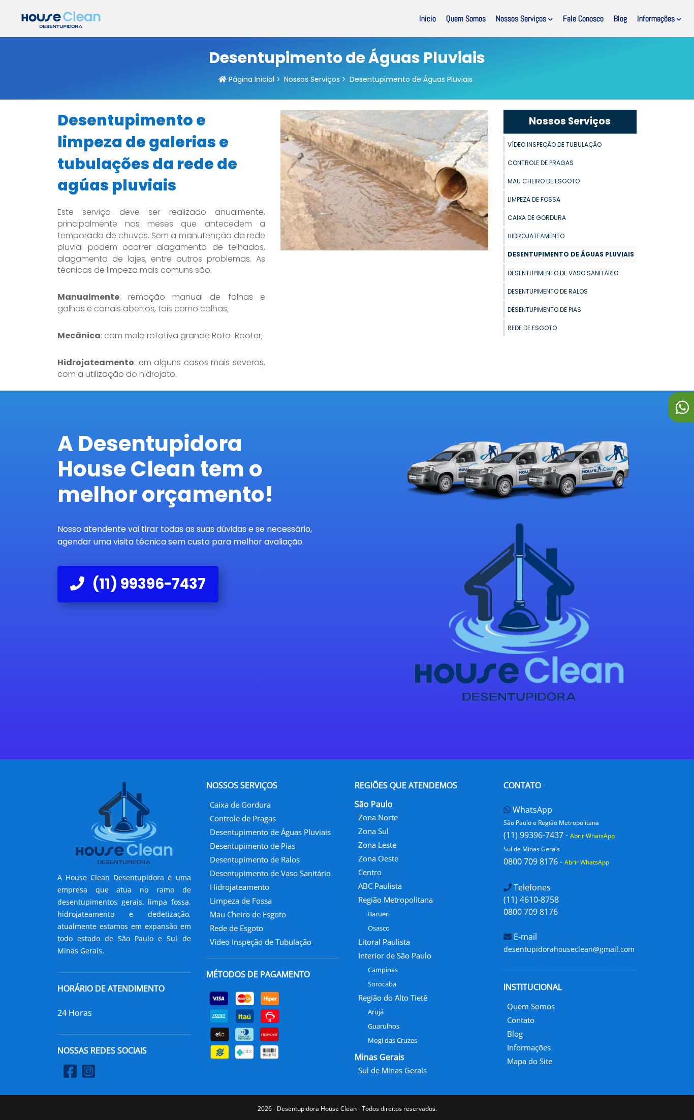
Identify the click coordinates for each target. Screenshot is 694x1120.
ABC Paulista (380, 886)
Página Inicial (250, 79)
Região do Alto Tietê (392, 998)
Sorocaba (382, 983)
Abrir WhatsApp (592, 835)
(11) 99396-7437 (147, 584)
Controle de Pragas (541, 162)
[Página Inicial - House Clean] (61, 19)
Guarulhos (383, 1026)
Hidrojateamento (536, 236)
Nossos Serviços (522, 18)
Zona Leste (377, 845)
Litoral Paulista (384, 942)
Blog (620, 18)
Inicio (427, 18)
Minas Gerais (379, 1057)
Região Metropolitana (395, 899)
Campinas (383, 969)
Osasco (379, 928)
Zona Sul (373, 831)
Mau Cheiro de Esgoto (544, 181)
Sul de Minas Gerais (392, 1070)
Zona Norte (378, 817)
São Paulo (374, 804)
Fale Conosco (583, 18)
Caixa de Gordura (537, 217)
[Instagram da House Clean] (88, 1071)
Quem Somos (466, 18)
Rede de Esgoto (532, 328)
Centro (370, 872)
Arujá (376, 1011)
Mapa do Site (529, 1061)
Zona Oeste (378, 858)
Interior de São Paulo (394, 955)
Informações (657, 18)
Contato (520, 1020)
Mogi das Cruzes (392, 1040)
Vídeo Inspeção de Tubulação (555, 144)
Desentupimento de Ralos (548, 291)
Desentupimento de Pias (544, 309)
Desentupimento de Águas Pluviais (571, 254)
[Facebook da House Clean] (70, 1071)
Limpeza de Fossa (534, 199)
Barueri (379, 913)
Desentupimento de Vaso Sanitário (563, 273)
